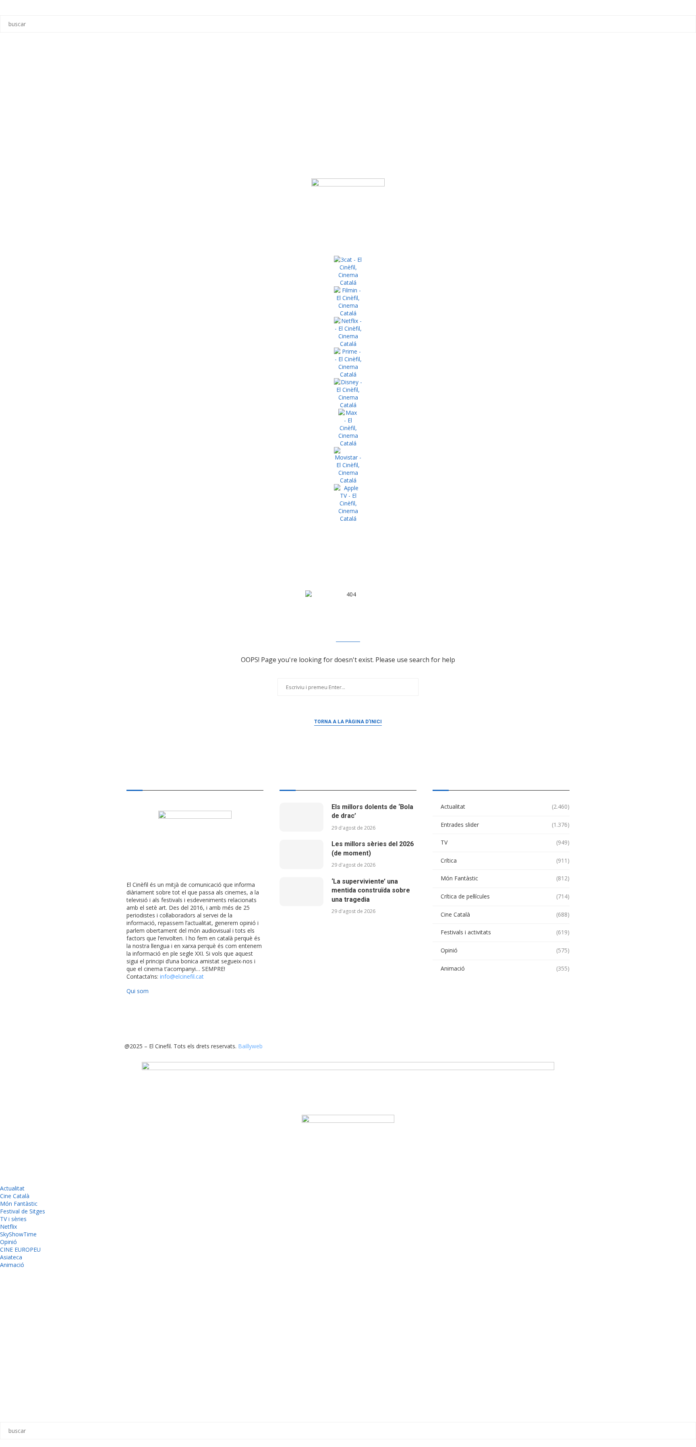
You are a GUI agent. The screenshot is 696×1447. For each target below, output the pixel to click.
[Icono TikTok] (10, 72)
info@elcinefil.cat (182, 976)
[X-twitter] (134, 1018)
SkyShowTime (18, 1234)
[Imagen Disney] (348, 393)
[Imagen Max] (348, 428)
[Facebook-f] (221, 1018)
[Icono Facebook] (10, 137)
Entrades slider (505, 824)
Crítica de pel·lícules (505, 896)
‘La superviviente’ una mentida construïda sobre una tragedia (370, 890)
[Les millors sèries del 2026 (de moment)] (301, 854)
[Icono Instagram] (10, 94)
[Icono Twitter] (10, 50)
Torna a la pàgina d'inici (348, 722)
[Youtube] (200, 1018)
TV (505, 842)
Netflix (8, 1226)
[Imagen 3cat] (348, 271)
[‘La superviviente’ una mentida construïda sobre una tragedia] (301, 892)
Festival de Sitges (22, 1211)
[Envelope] (265, 1018)
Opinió (505, 950)
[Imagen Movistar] (348, 465)
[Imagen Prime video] (348, 363)
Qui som (137, 991)
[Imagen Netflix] (348, 332)
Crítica (505, 860)
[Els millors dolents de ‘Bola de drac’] (301, 817)
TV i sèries (13, 1219)
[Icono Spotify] (10, 159)
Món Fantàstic (505, 878)
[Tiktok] (156, 1018)
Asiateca (11, 1257)
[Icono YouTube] (10, 116)
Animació (505, 968)
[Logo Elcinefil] (348, 209)
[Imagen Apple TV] (348, 503)
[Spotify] (243, 1018)
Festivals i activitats (505, 932)
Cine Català (505, 914)
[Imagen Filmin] (348, 301)
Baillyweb (250, 1046)
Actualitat (505, 806)
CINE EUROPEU (20, 1249)
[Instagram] (178, 1018)
